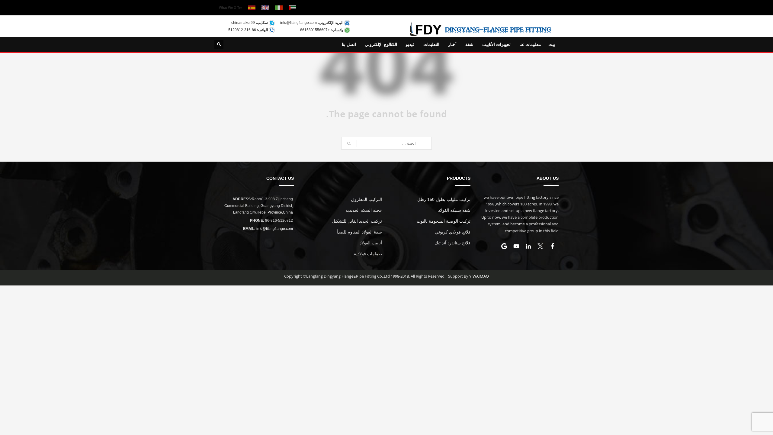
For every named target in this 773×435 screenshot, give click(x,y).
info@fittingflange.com (298, 23)
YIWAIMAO (479, 276)
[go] (349, 143)
